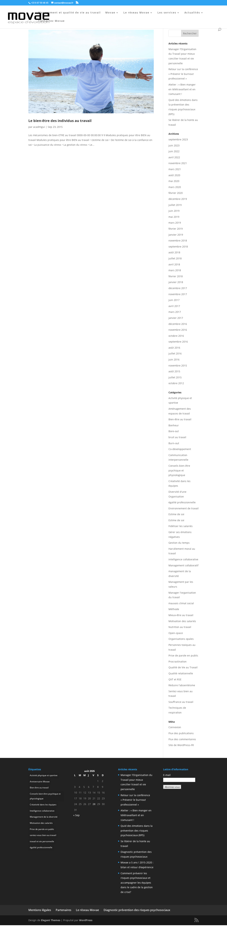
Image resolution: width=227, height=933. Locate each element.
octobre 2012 (176, 383)
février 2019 (175, 228)
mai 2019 (173, 216)
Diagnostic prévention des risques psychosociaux (137, 910)
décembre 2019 (177, 199)
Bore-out (173, 431)
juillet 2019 (175, 205)
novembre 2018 (177, 240)
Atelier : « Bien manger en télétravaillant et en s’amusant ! (182, 89)
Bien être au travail (39, 787)
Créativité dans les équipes (43, 804)
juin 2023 (173, 145)
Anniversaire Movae (40, 781)
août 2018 (174, 252)
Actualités (192, 12)
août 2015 (174, 371)
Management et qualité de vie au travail (69, 12)
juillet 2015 (175, 377)
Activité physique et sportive (43, 775)
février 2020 (175, 193)
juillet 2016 (175, 353)
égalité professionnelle (182, 502)
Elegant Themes (50, 920)
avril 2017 (174, 306)
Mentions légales (39, 910)
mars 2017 (174, 312)
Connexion (174, 727)
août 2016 (174, 347)
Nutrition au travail (179, 627)
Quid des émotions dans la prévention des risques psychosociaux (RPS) (137, 830)
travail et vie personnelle (42, 841)
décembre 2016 (177, 324)
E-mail (167, 775)
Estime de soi (176, 514)
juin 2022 (173, 151)
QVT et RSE (174, 679)
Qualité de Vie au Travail (183, 667)
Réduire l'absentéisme (181, 685)
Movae (110, 12)
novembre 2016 (177, 329)
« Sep (76, 815)
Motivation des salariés (182, 621)
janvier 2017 (175, 318)
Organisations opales (181, 639)
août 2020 (174, 175)
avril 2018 (174, 264)
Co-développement (179, 449)
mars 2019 (174, 222)
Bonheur (173, 425)
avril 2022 (174, 157)
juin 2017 (173, 300)
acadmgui (39, 127)
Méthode (173, 609)
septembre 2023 (178, 139)
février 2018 (175, 276)
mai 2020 (173, 181)
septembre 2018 (178, 246)
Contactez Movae (51, 21)
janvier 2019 (175, 234)
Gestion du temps (179, 542)
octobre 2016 (176, 335)
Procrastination (177, 661)
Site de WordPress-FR (181, 745)
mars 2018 (174, 270)
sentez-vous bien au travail (43, 835)
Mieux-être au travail (180, 615)
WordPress (85, 920)
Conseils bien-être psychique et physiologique (179, 470)
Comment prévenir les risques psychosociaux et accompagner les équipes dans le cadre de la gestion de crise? (137, 883)
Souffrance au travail (180, 702)
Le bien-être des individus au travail (60, 120)
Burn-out (173, 443)
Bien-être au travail (179, 419)
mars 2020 (174, 187)
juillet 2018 (175, 258)
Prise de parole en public (183, 655)
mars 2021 (174, 169)
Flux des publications (181, 733)
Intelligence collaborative (42, 810)
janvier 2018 (175, 282)
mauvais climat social (181, 603)
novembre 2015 (177, 365)
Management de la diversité (43, 816)
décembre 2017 (177, 288)
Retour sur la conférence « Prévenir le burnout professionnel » (183, 73)
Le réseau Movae (136, 12)
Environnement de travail (183, 508)
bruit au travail (177, 437)
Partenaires (63, 910)
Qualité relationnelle (180, 673)
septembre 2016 (178, 341)
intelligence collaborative (183, 559)
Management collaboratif (183, 565)
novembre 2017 (177, 294)
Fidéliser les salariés (180, 526)
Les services (166, 12)
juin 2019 (173, 210)
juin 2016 (173, 359)
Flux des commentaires (182, 739)
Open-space (175, 633)
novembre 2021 (177, 163)
